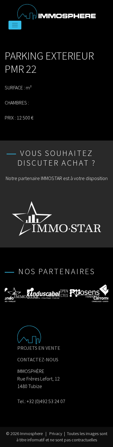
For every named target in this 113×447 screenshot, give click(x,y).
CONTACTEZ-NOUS (37, 359)
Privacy (55, 433)
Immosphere (31, 433)
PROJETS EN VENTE (38, 348)
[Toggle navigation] (14, 25)
